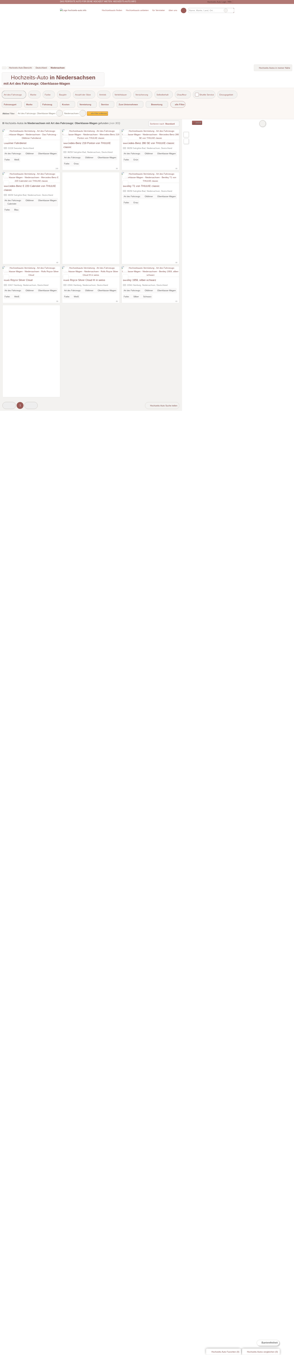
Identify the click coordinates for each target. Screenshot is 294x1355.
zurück (198, 123)
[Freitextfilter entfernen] (226, 10)
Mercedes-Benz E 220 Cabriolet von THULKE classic (30, 187)
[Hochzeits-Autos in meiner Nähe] (186, 141)
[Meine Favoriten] (183, 10)
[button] (9, 405)
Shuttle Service (206, 94)
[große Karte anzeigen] (186, 134)
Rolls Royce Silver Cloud (18, 280)
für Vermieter (158, 10)
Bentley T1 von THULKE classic (141, 185)
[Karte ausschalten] (262, 123)
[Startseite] (4, 67)
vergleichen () (262, 1352)
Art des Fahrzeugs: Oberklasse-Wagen (36, 113)
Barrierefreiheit (269, 1342)
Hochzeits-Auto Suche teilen (163, 405)
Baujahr (63, 94)
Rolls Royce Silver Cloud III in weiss (84, 280)
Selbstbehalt (162, 94)
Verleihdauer (121, 94)
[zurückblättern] (10, 134)
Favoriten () (225, 1352)
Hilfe (230, 2)
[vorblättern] (52, 134)
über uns (173, 10)
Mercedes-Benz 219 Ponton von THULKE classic (87, 145)
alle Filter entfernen (98, 113)
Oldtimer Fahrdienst (15, 143)
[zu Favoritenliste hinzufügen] (6, 133)
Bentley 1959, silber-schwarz (139, 280)
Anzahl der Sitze (83, 94)
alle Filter (179, 104)
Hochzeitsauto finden (112, 10)
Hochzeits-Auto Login (216, 2)
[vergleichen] (6, 140)
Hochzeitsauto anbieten (137, 10)
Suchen (231, 10)
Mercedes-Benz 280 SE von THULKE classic (149, 143)
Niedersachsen (71, 113)
